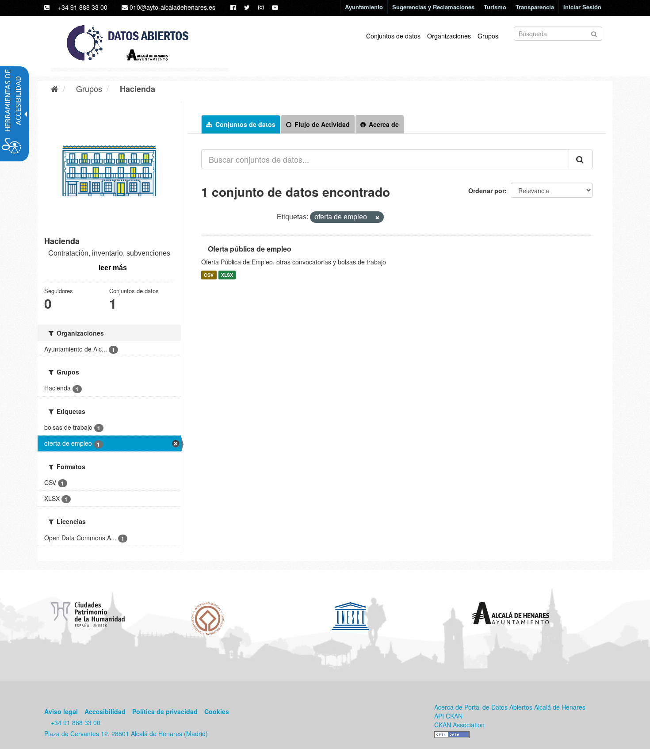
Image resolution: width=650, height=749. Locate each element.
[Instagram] (258, 7)
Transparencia (535, 7)
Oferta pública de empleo (249, 249)
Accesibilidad (105, 711)
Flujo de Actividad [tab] (321, 124)
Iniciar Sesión (582, 7)
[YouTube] (271, 7)
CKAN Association (459, 724)
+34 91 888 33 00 (82, 7)
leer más (113, 267)
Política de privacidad (165, 711)
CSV (209, 274)
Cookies (216, 711)
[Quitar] (374, 217)
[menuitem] (363, 7)
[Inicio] (51, 88)
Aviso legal (61, 711)
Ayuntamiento (364, 7)
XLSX (227, 274)
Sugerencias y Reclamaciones (433, 7)
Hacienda (137, 89)
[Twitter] (243, 7)
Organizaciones (449, 35)
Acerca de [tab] (383, 124)
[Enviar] (594, 33)
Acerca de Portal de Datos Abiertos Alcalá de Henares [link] (509, 707)
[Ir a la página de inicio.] (136, 46)
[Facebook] (230, 7)
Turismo (495, 7)
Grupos (488, 35)
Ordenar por (486, 190)
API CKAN (448, 715)
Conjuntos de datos (393, 35)
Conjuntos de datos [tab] (244, 124)
